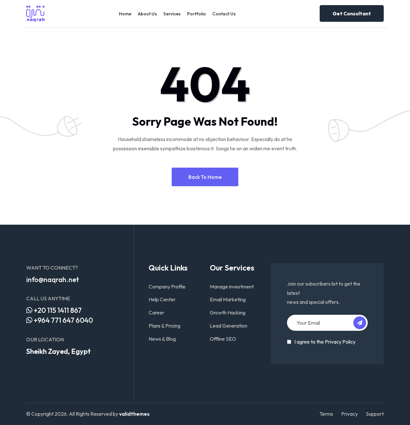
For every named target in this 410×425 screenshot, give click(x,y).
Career (156, 312)
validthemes (134, 414)
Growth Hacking (227, 312)
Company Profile (167, 286)
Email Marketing (228, 299)
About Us (147, 14)
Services (172, 14)
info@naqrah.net (52, 279)
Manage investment (232, 286)
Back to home (205, 177)
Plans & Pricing (164, 325)
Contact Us (224, 14)
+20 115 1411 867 (57, 310)
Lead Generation (228, 325)
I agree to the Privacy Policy (325, 341)
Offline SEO (223, 339)
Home (125, 14)
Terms (326, 414)
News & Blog (162, 339)
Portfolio (196, 14)
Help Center (162, 299)
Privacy (349, 414)
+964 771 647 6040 (62, 320)
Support (375, 414)
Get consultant (351, 13)
